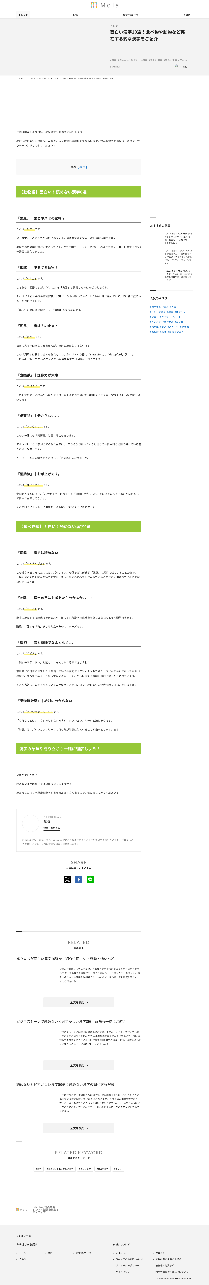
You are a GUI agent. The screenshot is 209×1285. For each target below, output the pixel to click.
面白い (118, 1168)
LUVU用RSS (124, 5)
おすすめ (156, 307)
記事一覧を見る (52, 828)
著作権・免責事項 (166, 5)
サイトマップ (190, 5)
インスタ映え (159, 312)
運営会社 (160, 5)
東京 (166, 307)
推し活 (155, 331)
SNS (75, 14)
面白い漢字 (103, 1168)
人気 (173, 307)
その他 (186, 14)
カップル (166, 316)
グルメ (180, 331)
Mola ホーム (23, 1235)
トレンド (23, 14)
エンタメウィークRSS (136, 5)
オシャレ (181, 312)
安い (164, 326)
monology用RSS (112, 5)
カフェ (179, 321)
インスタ (156, 321)
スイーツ (173, 326)
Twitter (67, 879)
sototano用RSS (130, 5)
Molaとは (154, 5)
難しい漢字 (85, 1168)
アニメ (155, 316)
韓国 (170, 312)
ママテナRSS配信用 (142, 5)
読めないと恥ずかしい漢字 (60, 1168)
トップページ (148, 5)
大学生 (155, 326)
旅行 (164, 331)
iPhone (185, 326)
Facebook (78, 879)
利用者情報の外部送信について (106, 5)
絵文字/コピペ (130, 14)
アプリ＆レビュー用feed (118, 5)
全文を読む (77, 1002)
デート (177, 316)
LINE (90, 879)
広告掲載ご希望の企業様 (172, 5)
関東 (171, 331)
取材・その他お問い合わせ (178, 5)
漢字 (39, 1168)
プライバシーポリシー (184, 5)
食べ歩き (168, 321)
